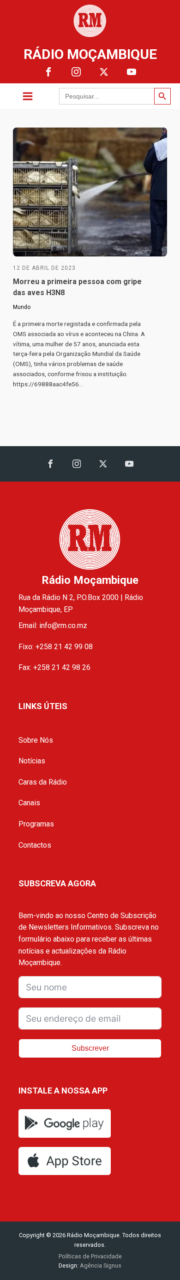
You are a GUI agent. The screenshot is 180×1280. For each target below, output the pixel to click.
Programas (36, 824)
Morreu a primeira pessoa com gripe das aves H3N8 (77, 287)
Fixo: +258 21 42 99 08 (55, 646)
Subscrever (90, 1048)
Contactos (34, 845)
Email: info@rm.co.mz (52, 625)
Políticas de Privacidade (90, 1256)
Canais (29, 802)
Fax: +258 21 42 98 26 (54, 667)
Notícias (31, 760)
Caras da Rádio (42, 782)
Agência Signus (99, 1265)
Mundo (21, 307)
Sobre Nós (35, 740)
